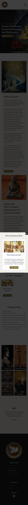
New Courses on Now (14, 255)
